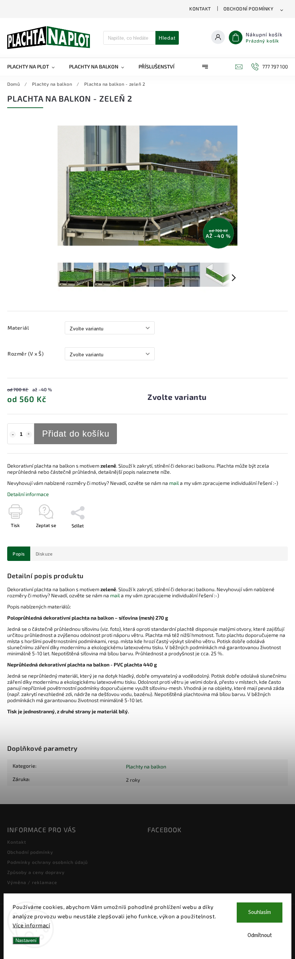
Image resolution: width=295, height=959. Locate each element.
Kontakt (200, 9)
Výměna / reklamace (32, 882)
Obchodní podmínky (248, 9)
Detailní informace (28, 494)
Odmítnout (260, 935)
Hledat (167, 38)
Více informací (31, 925)
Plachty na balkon (146, 766)
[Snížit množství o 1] (12, 434)
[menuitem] (34, 67)
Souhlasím (259, 912)
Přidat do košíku (75, 433)
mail (174, 483)
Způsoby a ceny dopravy (36, 872)
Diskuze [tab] (44, 554)
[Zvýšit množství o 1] (29, 434)
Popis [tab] (19, 554)
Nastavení (26, 940)
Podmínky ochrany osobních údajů (47, 862)
